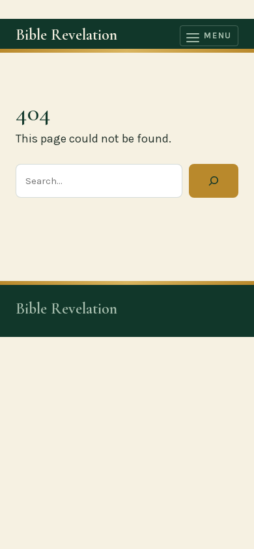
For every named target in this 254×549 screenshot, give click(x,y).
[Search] (213, 181)
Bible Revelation (66, 34)
